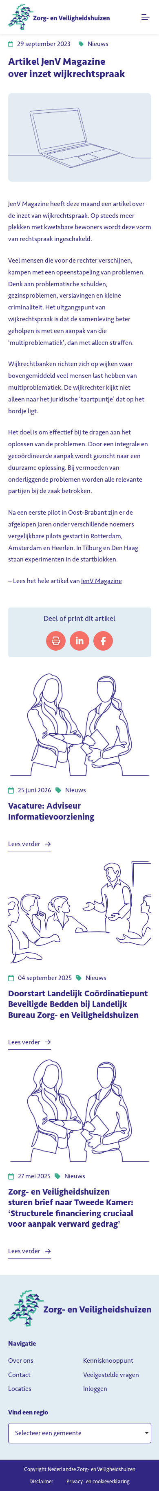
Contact (19, 1375)
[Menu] (146, 17)
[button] (79, 1433)
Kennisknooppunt (108, 1360)
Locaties (19, 1388)
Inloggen (95, 1388)
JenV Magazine (101, 581)
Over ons (20, 1360)
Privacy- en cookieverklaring (98, 1481)
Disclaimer (41, 1481)
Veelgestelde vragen (111, 1375)
